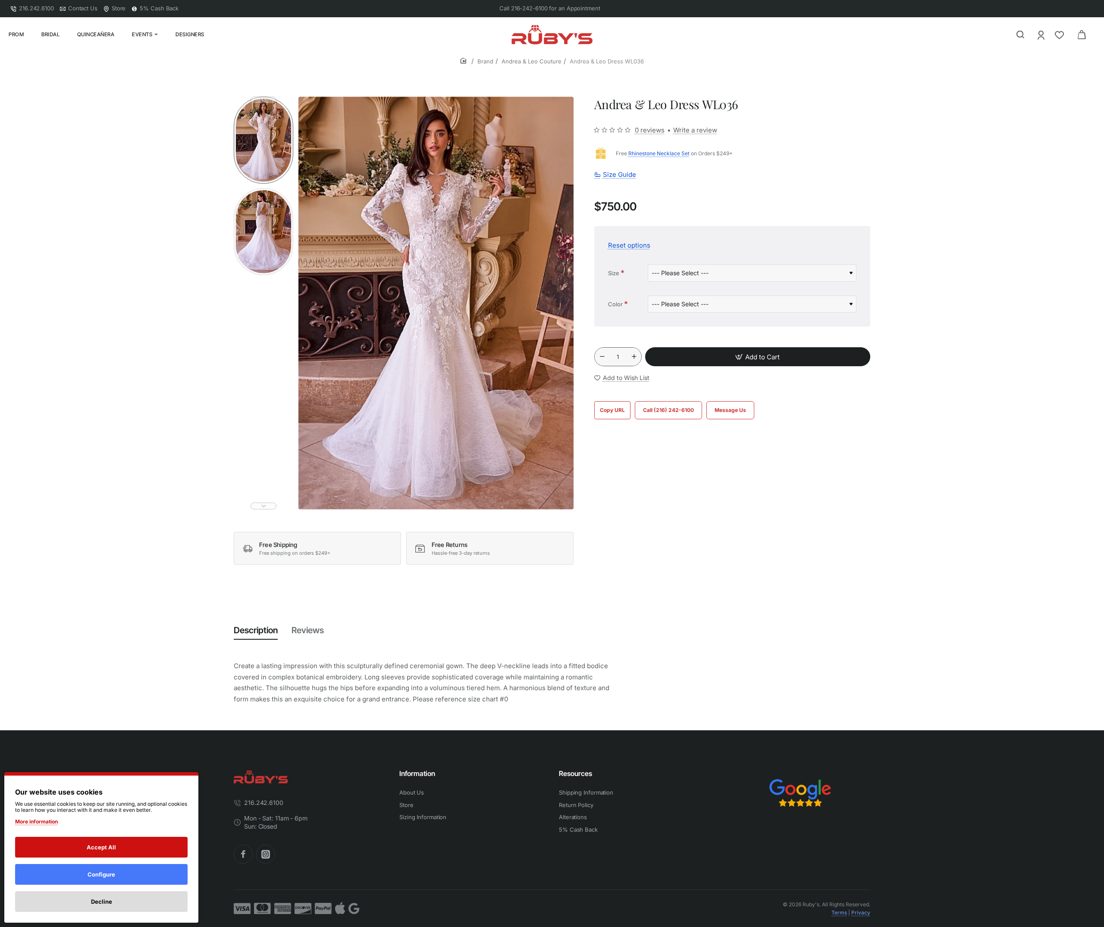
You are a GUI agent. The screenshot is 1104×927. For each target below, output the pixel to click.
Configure (101, 874)
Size (613, 272)
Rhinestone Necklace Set (659, 153)
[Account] (1041, 35)
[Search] (1020, 34)
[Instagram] (265, 854)
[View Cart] (1081, 34)
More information (36, 821)
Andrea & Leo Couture (531, 61)
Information (417, 773)
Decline (101, 901)
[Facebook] (243, 854)
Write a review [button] (695, 130)
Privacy (860, 912)
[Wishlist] (1060, 35)
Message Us (730, 410)
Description (256, 630)
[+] (634, 357)
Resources (575, 773)
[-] (602, 357)
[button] (263, 100)
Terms (839, 912)
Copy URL (612, 410)
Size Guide (619, 174)
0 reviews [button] (650, 130)
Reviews (308, 630)
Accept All (101, 847)
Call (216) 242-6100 (668, 410)
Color (615, 303)
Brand (485, 61)
